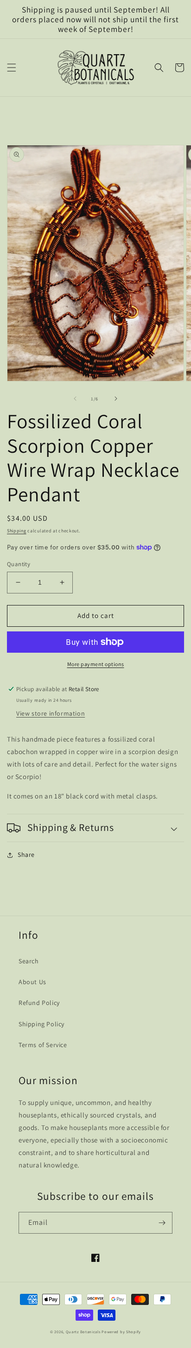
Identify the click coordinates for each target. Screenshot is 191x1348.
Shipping (16, 531)
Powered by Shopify (121, 1331)
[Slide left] (75, 398)
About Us (32, 982)
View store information (50, 713)
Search (29, 961)
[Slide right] (116, 398)
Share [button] (26, 854)
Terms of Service (43, 1045)
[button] (11, 67)
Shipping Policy (41, 1024)
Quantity (18, 564)
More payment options (95, 664)
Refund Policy (39, 1003)
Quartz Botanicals (83, 1331)
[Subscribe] (162, 1223)
